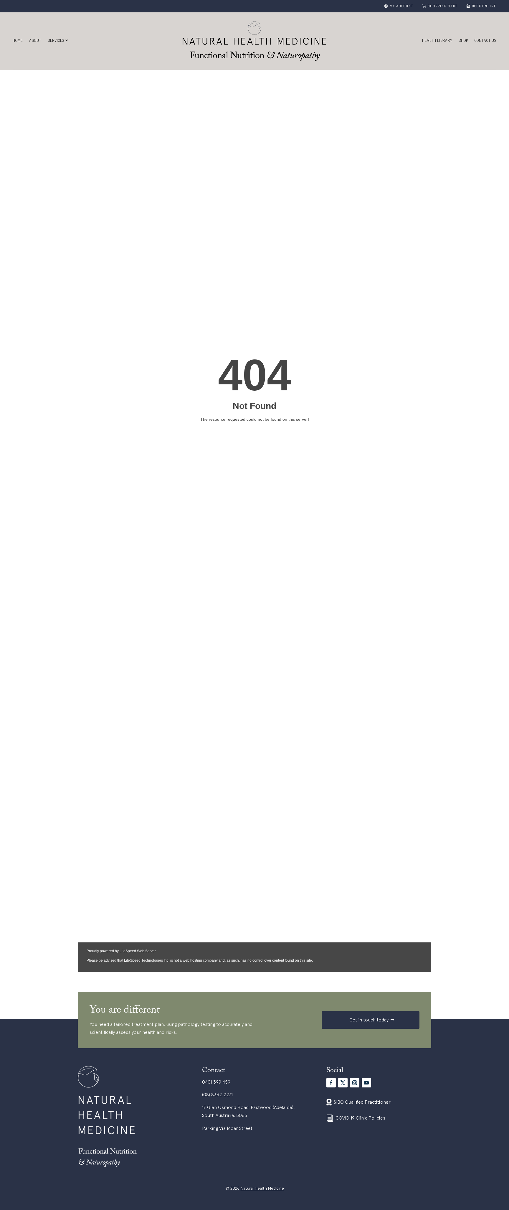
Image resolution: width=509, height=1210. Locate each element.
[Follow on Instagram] (354, 1082)
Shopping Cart (443, 7)
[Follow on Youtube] (366, 1082)
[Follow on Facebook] (331, 1082)
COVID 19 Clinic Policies (360, 1117)
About (35, 41)
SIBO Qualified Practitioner (362, 1102)
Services (56, 41)
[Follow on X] (343, 1082)
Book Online (484, 7)
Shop (463, 41)
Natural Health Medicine (262, 1188)
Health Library (437, 41)
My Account (402, 7)
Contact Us (485, 41)
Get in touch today (369, 1019)
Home (18, 41)
